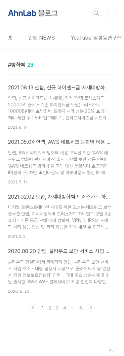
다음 (91, 308)
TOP (110, 350)
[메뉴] (111, 13)
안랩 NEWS (41, 38)
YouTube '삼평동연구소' (96, 38)
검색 (96, 13)
